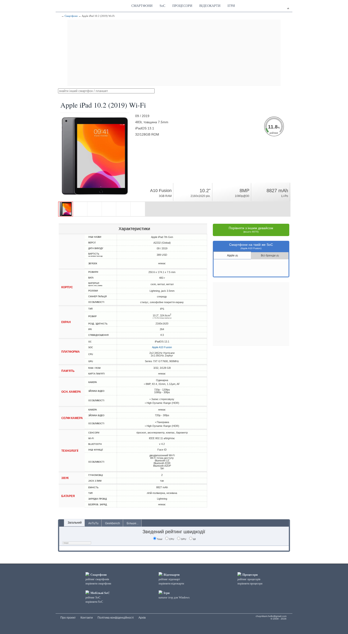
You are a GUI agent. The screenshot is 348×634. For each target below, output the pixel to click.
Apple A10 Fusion (162, 347)
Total (159, 539)
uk (288, 8)
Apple (232, 255)
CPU (171, 539)
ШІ (194, 539)
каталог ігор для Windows (174, 597)
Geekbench (112, 523)
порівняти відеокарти (171, 583)
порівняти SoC (94, 601)
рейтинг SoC (92, 597)
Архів (142, 617)
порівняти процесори (249, 583)
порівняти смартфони (98, 583)
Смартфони (71, 15)
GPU (183, 539)
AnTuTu (93, 523)
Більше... (132, 523)
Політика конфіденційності (116, 617)
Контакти (86, 617)
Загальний (75, 522)
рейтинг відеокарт (169, 579)
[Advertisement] (174, 53)
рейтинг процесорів (248, 579)
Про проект (68, 617)
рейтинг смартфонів (97, 579)
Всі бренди (270, 255)
